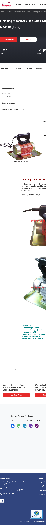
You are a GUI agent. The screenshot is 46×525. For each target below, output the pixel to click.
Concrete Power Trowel (22, 12)
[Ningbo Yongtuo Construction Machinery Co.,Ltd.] (6, 4)
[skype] (25, 426)
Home (2, 12)
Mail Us (28, 39)
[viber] (31, 426)
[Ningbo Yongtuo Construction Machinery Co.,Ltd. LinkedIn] (2, 501)
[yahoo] (37, 426)
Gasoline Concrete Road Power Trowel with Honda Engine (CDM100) (14, 387)
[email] (13, 426)
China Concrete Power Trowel (28, 521)
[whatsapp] (19, 426)
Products (9, 12)
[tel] (43, 426)
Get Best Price (8, 39)
